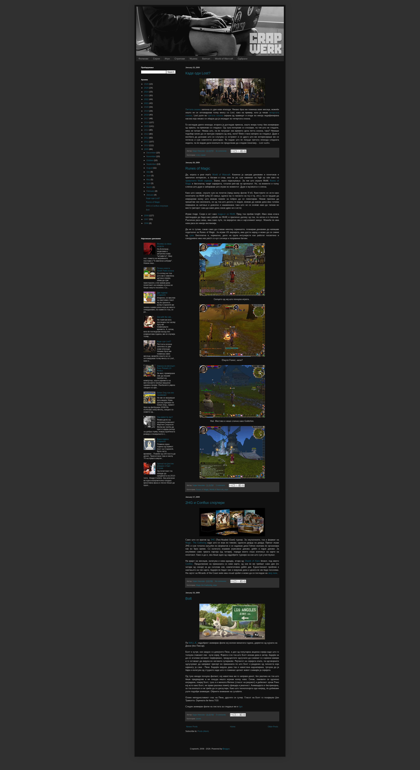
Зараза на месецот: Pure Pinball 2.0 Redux (166, 368)
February (150, 191)
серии (202, 155)
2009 (146, 149)
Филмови (143, 58)
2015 (146, 126)
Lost (198, 155)
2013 (146, 134)
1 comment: (221, 485)
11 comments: (221, 151)
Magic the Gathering (204, 585)
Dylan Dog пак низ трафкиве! (165, 394)
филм (198, 719)
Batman (206, 58)
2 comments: (221, 715)
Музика (193, 58)
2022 (146, 99)
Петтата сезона (193, 109)
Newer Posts (192, 727)
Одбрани (242, 58)
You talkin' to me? (165, 417)
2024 (146, 92)
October (150, 160)
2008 (146, 215)
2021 (146, 103)
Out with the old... (164, 317)
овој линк (272, 573)
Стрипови (180, 58)
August (149, 168)
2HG (213, 540)
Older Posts (273, 727)
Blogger (226, 749)
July (148, 172)
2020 (146, 107)
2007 (146, 219)
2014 (146, 130)
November (151, 156)
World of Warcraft (224, 58)
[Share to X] (238, 151)
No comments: (221, 581)
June (148, 176)
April (148, 183)
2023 (146, 95)
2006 (146, 223)
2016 (146, 122)
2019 (146, 111)
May (148, 179)
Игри (167, 58)
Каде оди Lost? (197, 73)
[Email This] (232, 151)
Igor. (241, 706)
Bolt (188, 598)
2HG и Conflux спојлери (204, 503)
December (151, 153)
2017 (146, 118)
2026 (146, 84)
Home (232, 727)
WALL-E (193, 643)
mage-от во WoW (226, 214)
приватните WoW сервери (198, 180)
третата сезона (215, 115)
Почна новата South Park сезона (165, 269)
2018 (146, 115)
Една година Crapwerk (163, 440)
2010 (146, 145)
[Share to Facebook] (241, 151)
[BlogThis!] (235, 151)
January (150, 195)
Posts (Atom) (203, 731)
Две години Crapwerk (162, 294)
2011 (146, 142)
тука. (191, 235)
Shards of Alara (252, 561)
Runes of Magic (197, 168)
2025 (146, 88)
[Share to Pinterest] (244, 151)
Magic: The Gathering (195, 542)
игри (226, 489)
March (149, 187)
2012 (146, 138)
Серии (156, 58)
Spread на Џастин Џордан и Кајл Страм (165, 466)
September (151, 164)
